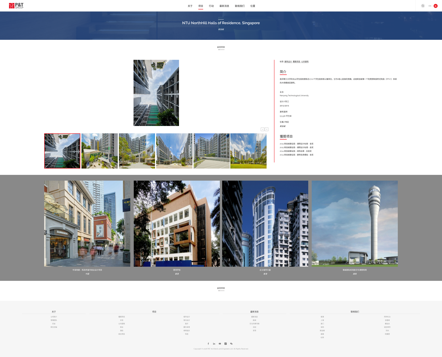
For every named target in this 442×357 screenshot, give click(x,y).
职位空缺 (54, 327)
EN (430, 6)
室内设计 (186, 320)
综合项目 (121, 334)
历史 (53, 324)
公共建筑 (305, 62)
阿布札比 (387, 317)
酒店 (121, 330)
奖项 (254, 330)
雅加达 (387, 324)
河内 (387, 330)
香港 (322, 317)
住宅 (121, 320)
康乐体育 (186, 327)
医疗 (186, 324)
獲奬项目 (121, 317)
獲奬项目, (297, 62)
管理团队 (54, 320)
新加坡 (322, 330)
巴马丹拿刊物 (254, 324)
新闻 (254, 320)
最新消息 (254, 317)
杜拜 (322, 337)
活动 (254, 327)
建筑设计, (288, 62)
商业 (121, 327)
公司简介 (54, 317)
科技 (186, 334)
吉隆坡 (387, 320)
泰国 (322, 334)
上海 (322, 320)
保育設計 (186, 330)
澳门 (322, 324)
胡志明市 (387, 327)
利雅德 (387, 334)
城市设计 (186, 317)
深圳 (322, 327)
